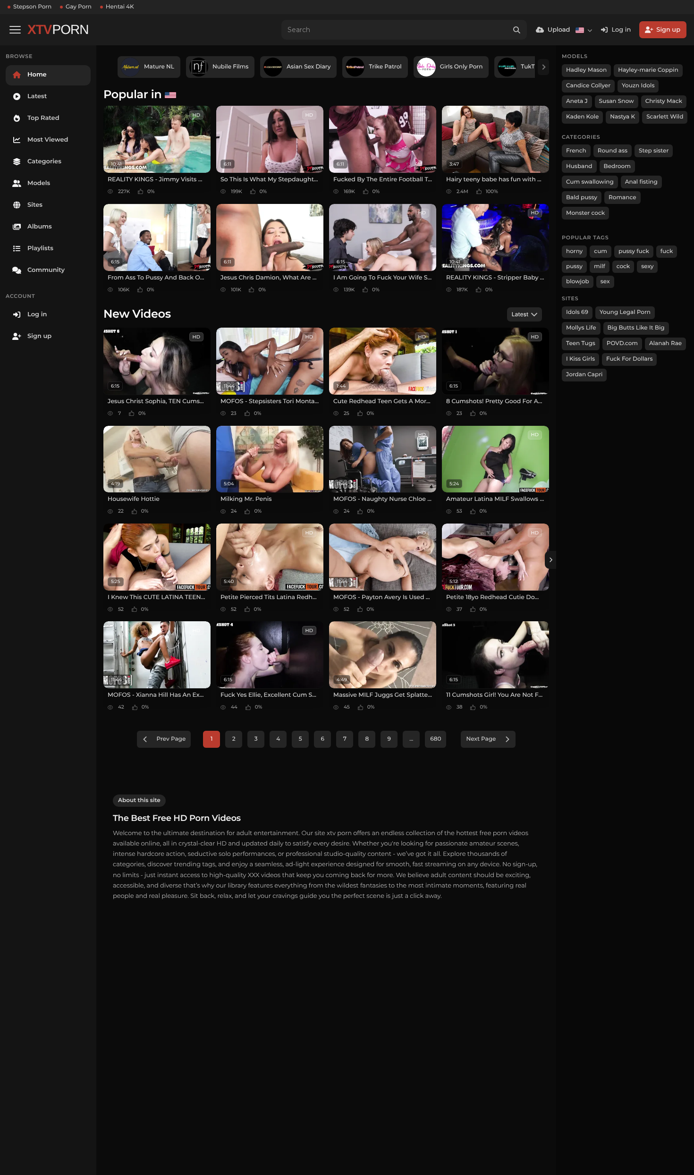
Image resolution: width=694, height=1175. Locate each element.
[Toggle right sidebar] (550, 560)
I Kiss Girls (580, 359)
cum (600, 251)
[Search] (517, 30)
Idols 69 (577, 312)
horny (574, 251)
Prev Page (171, 739)
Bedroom (617, 166)
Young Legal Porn (625, 312)
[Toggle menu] (15, 29)
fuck (666, 251)
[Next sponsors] (543, 67)
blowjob (577, 281)
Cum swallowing (590, 182)
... (411, 739)
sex (605, 281)
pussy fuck (633, 251)
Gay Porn (79, 6)
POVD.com (622, 343)
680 (435, 739)
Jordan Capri (584, 374)
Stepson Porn (32, 6)
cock (623, 266)
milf (599, 266)
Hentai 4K (120, 6)
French (576, 150)
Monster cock (585, 213)
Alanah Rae (665, 343)
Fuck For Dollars (629, 359)
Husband (579, 166)
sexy (647, 266)
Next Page (481, 739)
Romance (622, 197)
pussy (574, 266)
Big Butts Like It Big (636, 327)
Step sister (654, 150)
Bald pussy (581, 197)
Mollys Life (581, 327)
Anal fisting (641, 182)
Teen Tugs (580, 343)
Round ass (612, 150)
